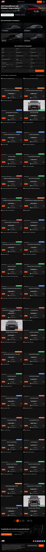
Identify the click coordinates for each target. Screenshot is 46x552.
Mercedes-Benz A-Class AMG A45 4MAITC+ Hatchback (11, 311)
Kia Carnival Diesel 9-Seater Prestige (34, 90)
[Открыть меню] (44, 2)
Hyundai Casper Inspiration (34, 508)
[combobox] (23, 50)
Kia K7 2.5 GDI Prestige (12, 442)
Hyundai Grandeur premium (12, 332)
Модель (17, 48)
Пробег (3, 55)
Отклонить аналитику (32, 545)
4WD (20, 60)
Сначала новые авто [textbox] (40, 75)
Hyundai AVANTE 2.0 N (34, 420)
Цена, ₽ (3, 52)
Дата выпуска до (33, 52)
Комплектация (33, 48)
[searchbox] (37, 50)
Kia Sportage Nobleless (34, 134)
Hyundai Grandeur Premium (12, 398)
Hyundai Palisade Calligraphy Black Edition (34, 200)
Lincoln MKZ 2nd (34, 310)
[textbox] (22, 50)
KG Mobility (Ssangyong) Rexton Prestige (12, 200)
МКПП (12, 64)
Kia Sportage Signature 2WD (12, 486)
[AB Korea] (3, 2)
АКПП (3, 64)
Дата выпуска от (19, 52)
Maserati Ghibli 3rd (12, 266)
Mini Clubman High (34, 112)
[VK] (36, 541)
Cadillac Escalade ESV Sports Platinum (11, 178)
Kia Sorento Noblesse (34, 332)
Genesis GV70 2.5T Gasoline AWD (34, 486)
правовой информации (12, 549)
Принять (41, 545)
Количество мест (19, 66)
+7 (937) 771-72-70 (20, 1)
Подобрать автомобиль (7, 14)
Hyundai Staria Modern (34, 376)
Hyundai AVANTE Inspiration (12, 112)
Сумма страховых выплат (6, 59)
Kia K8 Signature (34, 222)
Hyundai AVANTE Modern (34, 354)
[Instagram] (38, 541)
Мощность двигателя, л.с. (35, 55)
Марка (3, 48)
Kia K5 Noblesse (34, 442)
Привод (17, 59)
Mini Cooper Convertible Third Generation (12, 244)
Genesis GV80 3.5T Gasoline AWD (12, 222)
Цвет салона (4, 66)
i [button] (37, 93)
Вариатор (7, 64)
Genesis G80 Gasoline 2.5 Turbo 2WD (12, 354)
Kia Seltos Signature (11, 376)
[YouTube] (33, 541)
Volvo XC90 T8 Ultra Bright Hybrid (12, 90)
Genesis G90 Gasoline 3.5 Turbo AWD (12, 134)
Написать (39, 1)
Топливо (32, 59)
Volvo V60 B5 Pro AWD (11, 420)
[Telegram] (42, 541)
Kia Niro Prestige (11, 156)
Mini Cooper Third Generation (34, 244)
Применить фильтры (39, 70)
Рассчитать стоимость (20, 14)
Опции (32, 66)
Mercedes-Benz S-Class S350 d (34, 266)
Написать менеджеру (6, 534)
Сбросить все (31, 70)
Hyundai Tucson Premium (11, 464)
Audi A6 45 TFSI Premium (34, 288)
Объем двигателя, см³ (19, 55)
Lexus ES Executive (34, 398)
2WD (17, 60)
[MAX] (40, 541)
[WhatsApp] (44, 541)
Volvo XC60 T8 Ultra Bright (34, 178)
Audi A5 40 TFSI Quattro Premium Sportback (11, 288)
